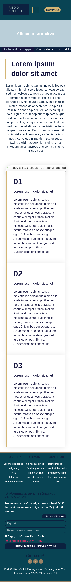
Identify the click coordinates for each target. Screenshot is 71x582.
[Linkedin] (41, 561)
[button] (35, 10)
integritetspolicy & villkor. (23, 540)
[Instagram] (30, 561)
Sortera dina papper (18, 49)
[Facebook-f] (35, 561)
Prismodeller (45, 49)
